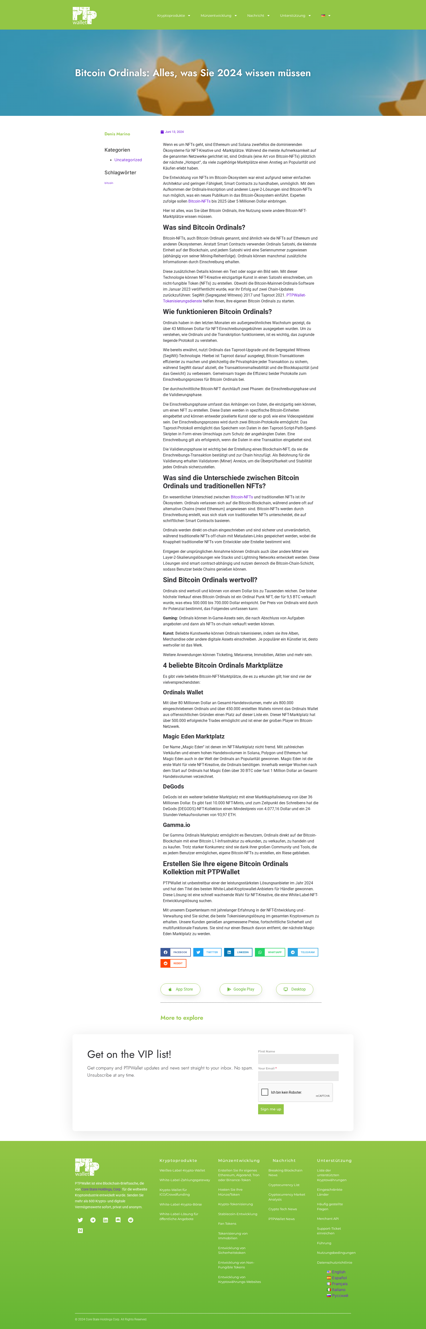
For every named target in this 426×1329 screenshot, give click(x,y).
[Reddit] (130, 1220)
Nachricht (255, 15)
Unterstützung (292, 15)
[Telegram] (93, 1220)
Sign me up (271, 1109)
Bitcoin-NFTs (199, 201)
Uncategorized (128, 159)
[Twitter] (80, 1220)
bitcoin (109, 183)
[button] (175, 952)
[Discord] (118, 1220)
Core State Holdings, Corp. (101, 1189)
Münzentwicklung (216, 15)
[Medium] (80, 1230)
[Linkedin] (105, 1220)
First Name (266, 1051)
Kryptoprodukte (171, 15)
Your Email (267, 1068)
